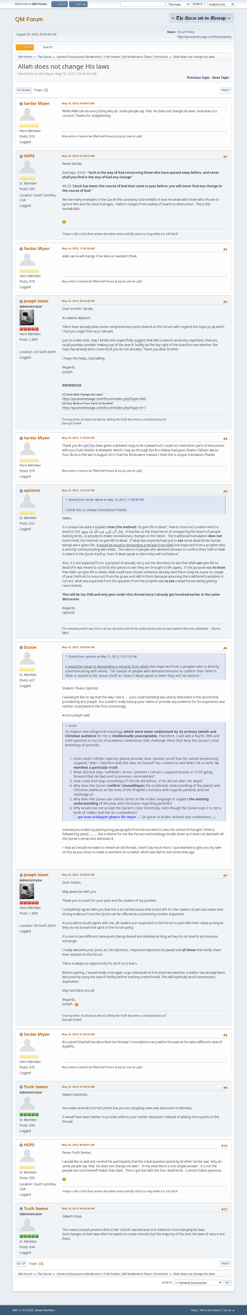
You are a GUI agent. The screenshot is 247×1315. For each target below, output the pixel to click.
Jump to (167, 1282)
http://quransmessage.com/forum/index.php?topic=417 (104, 408)
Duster (30, 647)
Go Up (21, 1263)
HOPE (29, 156)
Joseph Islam (36, 301)
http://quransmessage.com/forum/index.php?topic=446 (104, 399)
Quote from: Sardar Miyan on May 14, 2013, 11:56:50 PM (106, 500)
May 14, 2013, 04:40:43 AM (78, 103)
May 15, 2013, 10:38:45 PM (78, 874)
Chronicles (160, 57)
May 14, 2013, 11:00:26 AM (78, 248)
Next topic (220, 77)
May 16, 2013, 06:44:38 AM (78, 1208)
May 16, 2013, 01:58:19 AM (78, 1086)
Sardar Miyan (37, 103)
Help (194, 1310)
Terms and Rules (210, 1310)
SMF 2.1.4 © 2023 (23, 1310)
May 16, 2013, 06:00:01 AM (78, 1145)
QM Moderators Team (136, 57)
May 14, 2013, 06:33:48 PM (78, 301)
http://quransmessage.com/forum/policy (205, 37)
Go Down (23, 90)
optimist (32, 490)
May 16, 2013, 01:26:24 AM (78, 1034)
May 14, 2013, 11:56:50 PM (78, 438)
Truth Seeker (111, 57)
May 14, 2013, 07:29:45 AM (78, 156)
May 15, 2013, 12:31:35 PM (78, 490)
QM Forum (29, 19)
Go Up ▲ (229, 1310)
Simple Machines (45, 1310)
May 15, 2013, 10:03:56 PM (78, 647)
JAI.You (89, 445)
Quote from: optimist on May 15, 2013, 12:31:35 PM (103, 656)
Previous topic (198, 77)
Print (225, 90)
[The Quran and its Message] (21, 346)
